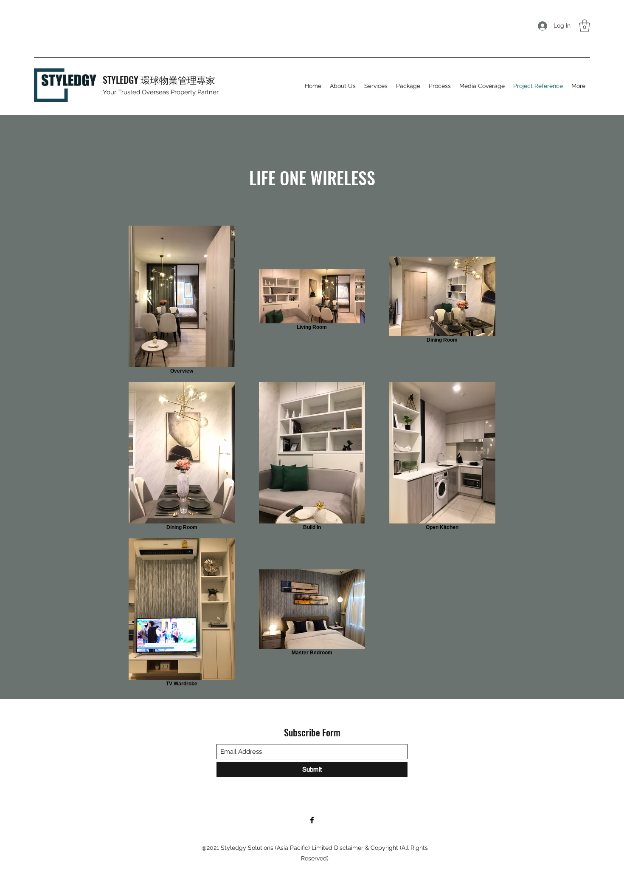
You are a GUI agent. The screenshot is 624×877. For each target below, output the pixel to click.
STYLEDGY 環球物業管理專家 (159, 79)
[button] (584, 26)
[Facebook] (312, 820)
